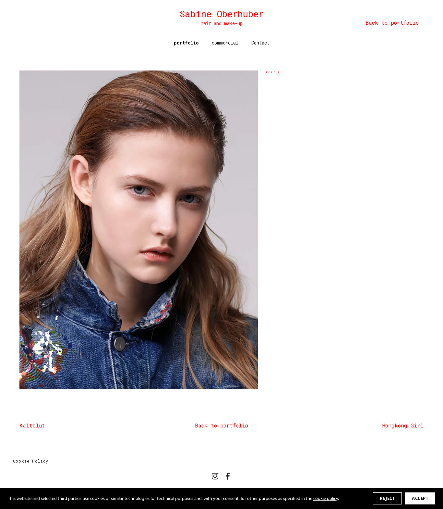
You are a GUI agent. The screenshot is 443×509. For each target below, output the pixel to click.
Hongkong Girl (403, 425)
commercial (225, 43)
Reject (387, 498)
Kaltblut (32, 425)
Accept (420, 498)
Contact (260, 43)
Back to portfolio (221, 425)
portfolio (186, 43)
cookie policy (325, 498)
